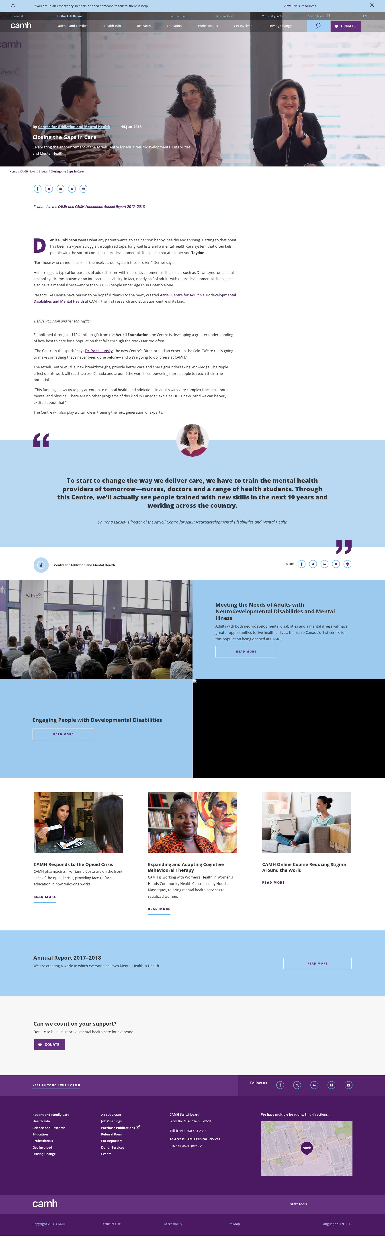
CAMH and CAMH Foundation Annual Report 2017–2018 (101, 206)
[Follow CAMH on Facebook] (280, 1085)
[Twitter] (297, 1085)
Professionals (43, 1141)
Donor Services (112, 1147)
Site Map (233, 1224)
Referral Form (224, 16)
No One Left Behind (69, 16)
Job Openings (111, 1121)
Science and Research (49, 1128)
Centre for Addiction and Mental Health (74, 126)
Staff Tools (298, 1204)
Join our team (179, 16)
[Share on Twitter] (49, 190)
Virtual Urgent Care (274, 16)
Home (13, 171)
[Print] (84, 190)
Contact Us (17, 16)
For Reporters (111, 1141)
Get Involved (42, 1147)
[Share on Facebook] (38, 190)
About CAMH (111, 1115)
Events (106, 1154)
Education (40, 1134)
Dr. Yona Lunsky (99, 350)
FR (372, 16)
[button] (72, 26)
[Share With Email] (72, 190)
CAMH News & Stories (34, 171)
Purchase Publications (118, 1128)
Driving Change (44, 1154)
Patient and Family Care (51, 1115)
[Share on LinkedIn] (61, 190)
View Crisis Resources (300, 6)
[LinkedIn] (314, 1085)
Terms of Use (111, 1224)
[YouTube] (349, 1085)
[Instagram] (332, 1085)
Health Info (41, 1121)
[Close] (372, 6)
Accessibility (316, 16)
